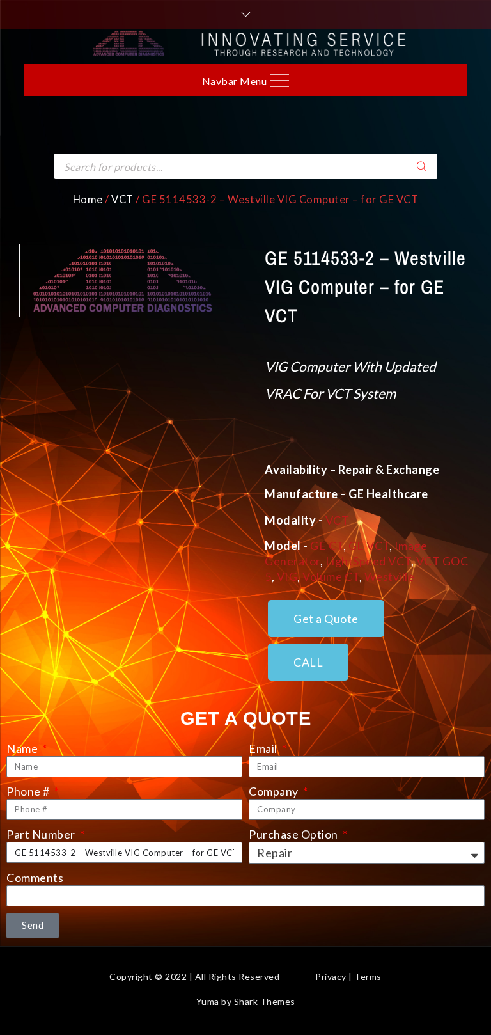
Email (264, 748)
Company (274, 791)
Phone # (29, 791)
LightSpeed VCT (368, 561)
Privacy (331, 976)
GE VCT (368, 546)
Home (88, 199)
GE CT (326, 546)
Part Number (41, 834)
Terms (368, 976)
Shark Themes (264, 1001)
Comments (34, 878)
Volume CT (330, 576)
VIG (287, 576)
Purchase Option (294, 834)
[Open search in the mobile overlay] (245, 166)
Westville (389, 576)
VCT (122, 199)
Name (23, 748)
